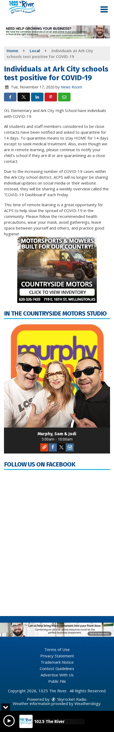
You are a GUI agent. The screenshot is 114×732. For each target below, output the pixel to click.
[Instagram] (70, 447)
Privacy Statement (57, 655)
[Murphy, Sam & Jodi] (57, 375)
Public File (57, 681)
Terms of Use (57, 649)
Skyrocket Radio (71, 699)
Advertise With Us (57, 674)
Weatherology (87, 703)
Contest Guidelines (57, 668)
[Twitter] (61, 447)
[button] (104, 9)
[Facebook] (53, 447)
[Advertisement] (57, 31)
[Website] (44, 447)
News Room (71, 86)
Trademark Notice (57, 662)
